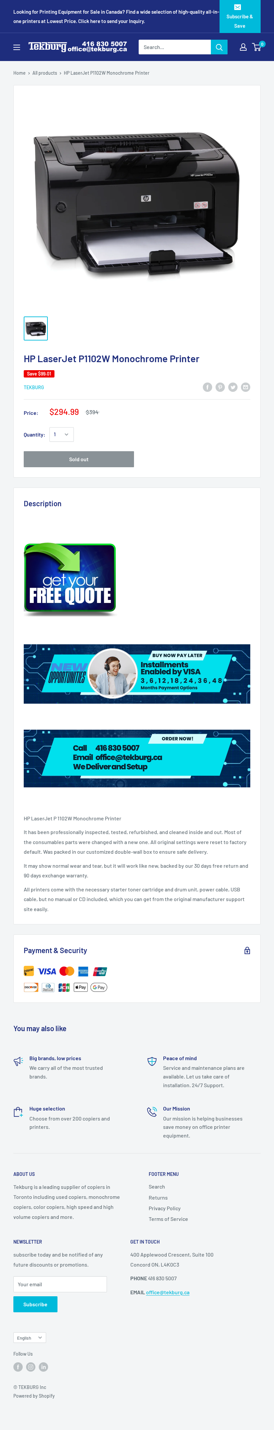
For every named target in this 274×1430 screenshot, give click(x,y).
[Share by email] (245, 387)
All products (44, 73)
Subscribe (35, 1304)
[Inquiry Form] (137, 580)
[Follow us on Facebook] (18, 1367)
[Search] (219, 47)
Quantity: (34, 434)
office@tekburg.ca (167, 1292)
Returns (158, 1197)
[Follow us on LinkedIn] (43, 1367)
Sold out (79, 459)
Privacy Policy (165, 1208)
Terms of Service (168, 1219)
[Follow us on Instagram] (30, 1367)
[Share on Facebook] (207, 387)
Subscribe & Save (240, 21)
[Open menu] (16, 47)
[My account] (243, 47)
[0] (257, 47)
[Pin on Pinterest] (220, 387)
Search (157, 1186)
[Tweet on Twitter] (233, 387)
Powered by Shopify (34, 1396)
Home (19, 73)
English (24, 1338)
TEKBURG (34, 387)
